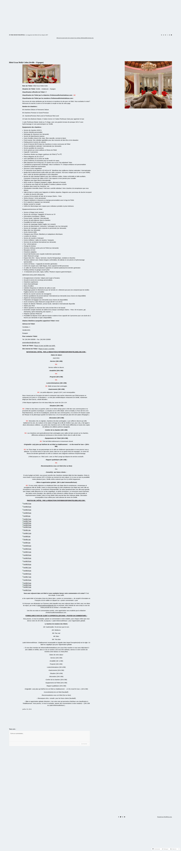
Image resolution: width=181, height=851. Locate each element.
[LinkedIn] (171, 35)
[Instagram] (165, 35)
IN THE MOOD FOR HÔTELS (17, 35)
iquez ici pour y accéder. (47, 349)
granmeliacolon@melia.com (31, 342)
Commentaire (84, 743)
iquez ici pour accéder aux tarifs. (45, 345)
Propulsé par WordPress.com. (164, 817)
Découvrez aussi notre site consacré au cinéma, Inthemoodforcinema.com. (75, 38)
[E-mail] (163, 35)
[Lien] (167, 35)
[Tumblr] (161, 35)
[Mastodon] (120, 816)
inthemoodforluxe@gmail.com (46, 605)
